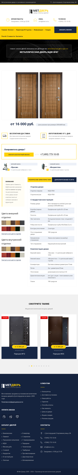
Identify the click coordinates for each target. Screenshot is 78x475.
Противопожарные (28, 453)
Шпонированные (28, 460)
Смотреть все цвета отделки (11, 234)
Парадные (25, 443)
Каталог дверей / (21, 49)
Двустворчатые (27, 457)
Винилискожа (7, 433)
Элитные (6, 460)
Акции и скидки (47, 415)
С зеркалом (26, 436)
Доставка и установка (49, 395)
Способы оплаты (47, 405)
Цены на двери (47, 412)
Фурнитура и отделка (23, 30)
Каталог (11, 30)
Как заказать (46, 408)
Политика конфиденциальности (12, 402)
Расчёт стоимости (8, 36)
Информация (38, 30)
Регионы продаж (47, 418)
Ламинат (6, 436)
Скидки (48, 30)
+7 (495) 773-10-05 (49, 154)
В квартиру (26, 433)
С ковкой (6, 450)
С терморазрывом (28, 440)
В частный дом (8, 457)
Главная (4, 30)
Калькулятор (46, 391)
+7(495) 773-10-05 (64, 21)
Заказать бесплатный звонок (19, 154)
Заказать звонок (65, 30)
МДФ (4, 443)
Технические (26, 447)
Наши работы (46, 398)
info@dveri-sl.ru (44, 21)
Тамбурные (26, 450)
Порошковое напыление (11, 440)
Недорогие (6, 453)
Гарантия (45, 402)
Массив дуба (7, 447)
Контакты (19, 36)
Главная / (13, 49)
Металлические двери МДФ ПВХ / (37, 49)
